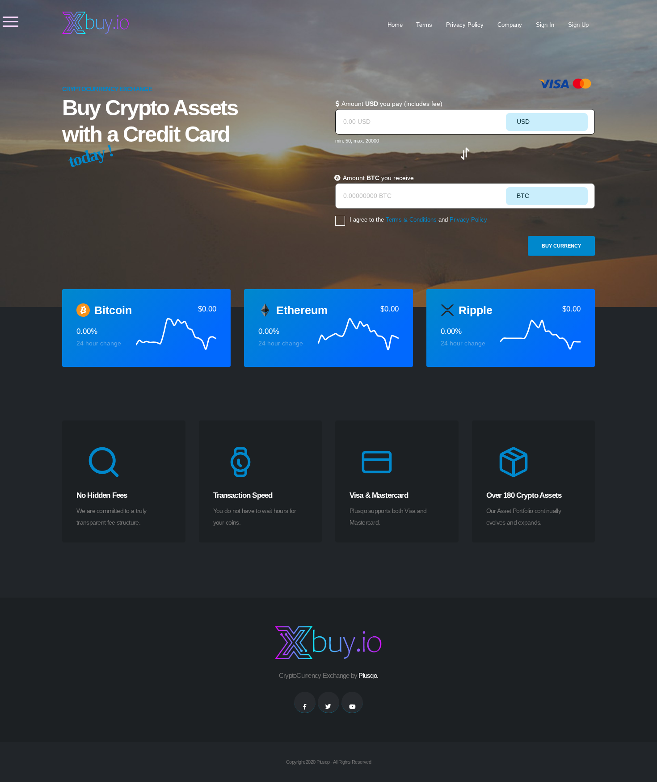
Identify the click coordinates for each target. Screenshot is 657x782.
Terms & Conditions (411, 220)
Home (395, 24)
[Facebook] (305, 702)
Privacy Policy (465, 24)
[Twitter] (328, 702)
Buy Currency (561, 245)
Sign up (578, 24)
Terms (424, 24)
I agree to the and (418, 220)
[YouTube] (352, 702)
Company (509, 24)
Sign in (545, 24)
